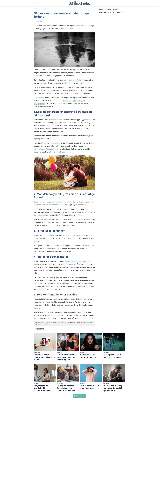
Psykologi (83, 353)
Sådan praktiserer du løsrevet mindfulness (112, 356)
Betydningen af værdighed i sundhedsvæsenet (42, 388)
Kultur (59, 353)
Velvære (106, 353)
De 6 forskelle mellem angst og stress (89, 387)
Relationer (37, 9)
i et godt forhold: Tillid (63, 202)
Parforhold (45, 9)
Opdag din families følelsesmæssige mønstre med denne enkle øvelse (66, 388)
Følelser (60, 383)
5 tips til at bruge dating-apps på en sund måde (44, 357)
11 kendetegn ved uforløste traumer (88, 356)
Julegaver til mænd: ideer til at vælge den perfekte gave (66, 357)
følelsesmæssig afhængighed (76, 261)
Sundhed (106, 383)
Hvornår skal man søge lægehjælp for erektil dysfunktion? (113, 388)
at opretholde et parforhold (72, 80)
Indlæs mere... (79, 396)
